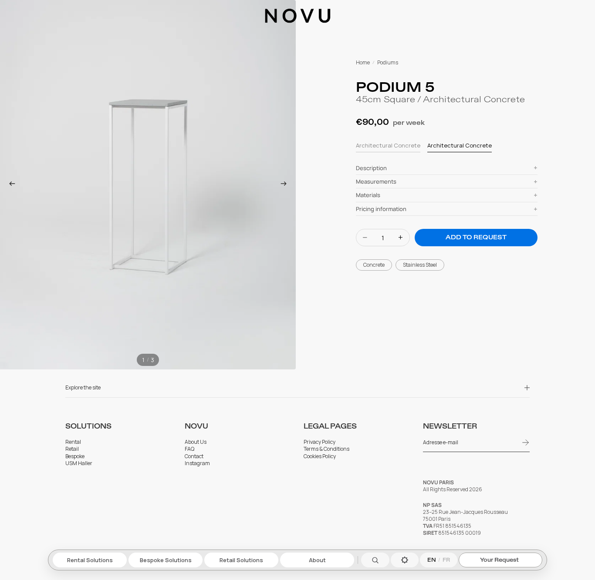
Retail (72, 449)
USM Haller (78, 463)
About (317, 560)
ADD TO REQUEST (476, 237)
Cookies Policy (320, 456)
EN (431, 560)
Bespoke (75, 456)
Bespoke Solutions (166, 560)
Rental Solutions (90, 560)
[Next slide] (286, 184)
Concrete (374, 264)
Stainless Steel (420, 264)
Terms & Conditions (326, 449)
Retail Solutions (241, 560)
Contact (194, 456)
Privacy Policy (319, 442)
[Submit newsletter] (526, 442)
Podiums (387, 62)
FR (446, 560)
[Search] (375, 560)
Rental (73, 442)
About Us (195, 442)
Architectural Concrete (388, 145)
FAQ (189, 449)
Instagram (197, 463)
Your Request (499, 560)
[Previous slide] (9, 184)
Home (363, 62)
